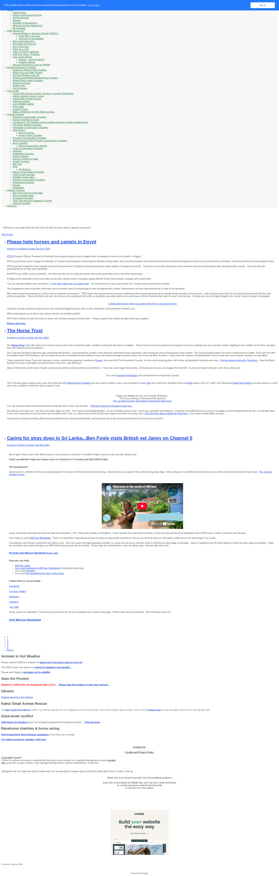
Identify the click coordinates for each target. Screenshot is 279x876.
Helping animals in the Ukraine (17, 697)
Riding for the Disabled (79, 383)
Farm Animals (20, 88)
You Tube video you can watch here (70, 283)
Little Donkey (19, 12)
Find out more (92, 722)
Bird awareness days (23, 41)
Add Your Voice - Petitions (26, 54)
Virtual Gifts (13, 91)
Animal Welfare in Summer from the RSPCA (35, 33)
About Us (12, 206)
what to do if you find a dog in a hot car (61, 662)
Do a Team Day (21, 46)
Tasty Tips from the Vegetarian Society (32, 201)
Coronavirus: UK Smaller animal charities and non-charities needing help (50, 122)
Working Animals (21, 83)
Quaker (98, 360)
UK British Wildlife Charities (27, 125)
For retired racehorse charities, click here (23, 739)
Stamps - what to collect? (31, 59)
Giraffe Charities (21, 161)
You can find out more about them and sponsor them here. (142, 401)
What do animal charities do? (28, 25)
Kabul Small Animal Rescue (27, 15)
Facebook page (154, 710)
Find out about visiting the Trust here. (239, 360)
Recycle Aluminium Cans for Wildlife (31, 65)
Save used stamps (22, 57)
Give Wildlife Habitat (23, 104)
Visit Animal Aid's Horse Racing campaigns (25, 734)
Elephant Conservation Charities (29, 117)
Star (148, 383)
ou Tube (14, 607)
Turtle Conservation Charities (28, 148)
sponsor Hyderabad (127, 375)
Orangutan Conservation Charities (30, 127)
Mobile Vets (19, 86)
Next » (10, 650)
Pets (15, 167)
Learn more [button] (94, 5)
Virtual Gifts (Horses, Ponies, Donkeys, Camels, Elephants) (43, 93)
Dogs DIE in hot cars (29, 36)
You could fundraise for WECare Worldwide (37, 568)
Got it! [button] (263, 5)
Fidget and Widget (241, 383)
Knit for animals (21, 18)
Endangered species (23, 182)
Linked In (13, 602)
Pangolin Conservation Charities (29, 138)
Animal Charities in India (25, 159)
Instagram (14, 596)
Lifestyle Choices (16, 190)
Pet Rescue (25, 169)
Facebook (14, 586)
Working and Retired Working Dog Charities (35, 78)
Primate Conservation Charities (29, 180)
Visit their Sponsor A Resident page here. (111, 406)
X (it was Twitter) (17, 591)
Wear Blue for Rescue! (24, 44)
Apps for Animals (21, 203)
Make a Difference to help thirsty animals (33, 112)
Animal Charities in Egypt (26, 120)
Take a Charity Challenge (26, 52)
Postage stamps (27, 62)
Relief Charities (21, 156)
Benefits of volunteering (25, 23)
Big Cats (17, 164)
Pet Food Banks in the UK (26, 75)
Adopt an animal (21, 101)
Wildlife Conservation (24, 177)
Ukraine (17, 20)
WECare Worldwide (40, 538)
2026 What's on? (15, 31)
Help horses (19, 130)
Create (145, 873)
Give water (18, 106)
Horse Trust (18, 345)
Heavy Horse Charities (30, 135)
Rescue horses (26, 133)
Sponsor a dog (22, 565)
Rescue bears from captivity (33, 146)
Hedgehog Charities (23, 153)
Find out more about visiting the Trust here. (166, 413)
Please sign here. (16, 323)
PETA (10, 256)
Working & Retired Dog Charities (29, 70)
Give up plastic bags (23, 195)
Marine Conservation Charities (28, 172)
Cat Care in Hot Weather (31, 38)
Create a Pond (20, 109)
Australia (17, 151)
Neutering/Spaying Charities (21, 67)
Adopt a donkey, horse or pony (28, 96)
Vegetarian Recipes (23, 198)
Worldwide (18, 187)
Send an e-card (21, 49)
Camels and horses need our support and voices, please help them (142, 304)
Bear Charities (20, 143)
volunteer (30, 571)
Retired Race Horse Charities (28, 80)
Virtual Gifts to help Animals (27, 99)
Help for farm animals (24, 174)
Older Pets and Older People (27, 72)
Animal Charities (15, 114)
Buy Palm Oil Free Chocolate (28, 193)
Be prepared (19, 28)
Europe (16, 185)
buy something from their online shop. (45, 573)
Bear (190, 383)
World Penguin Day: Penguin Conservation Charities (40, 140)
